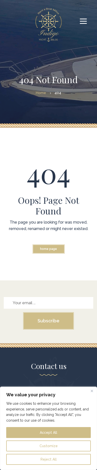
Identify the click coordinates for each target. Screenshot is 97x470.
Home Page (48, 249)
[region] (48, 428)
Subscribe (48, 320)
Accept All (48, 433)
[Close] (92, 391)
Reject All (49, 459)
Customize (49, 446)
